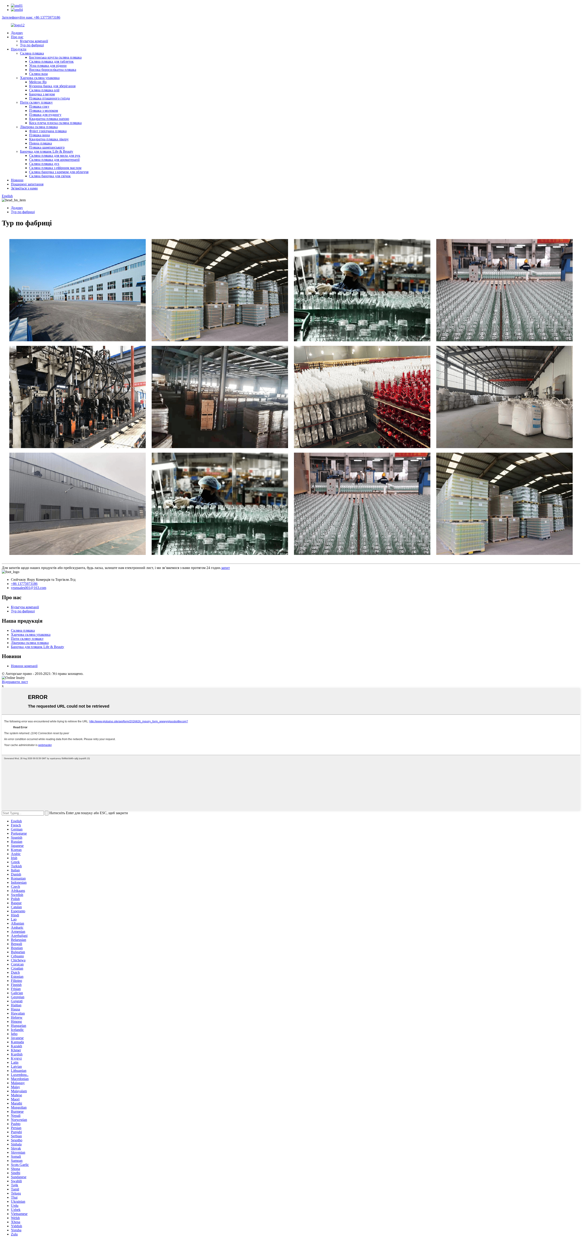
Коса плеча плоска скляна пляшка (55, 123)
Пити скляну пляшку (36, 102)
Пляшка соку (39, 106)
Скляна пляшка (32, 53)
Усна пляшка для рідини (48, 65)
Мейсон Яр (38, 82)
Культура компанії (34, 41)
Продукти (18, 49)
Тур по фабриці (32, 45)
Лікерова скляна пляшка (39, 127)
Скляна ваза (38, 74)
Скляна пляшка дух (44, 164)
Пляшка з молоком (43, 110)
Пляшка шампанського (47, 147)
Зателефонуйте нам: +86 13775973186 (31, 17)
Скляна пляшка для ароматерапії (54, 160)
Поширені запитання (27, 184)
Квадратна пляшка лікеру (49, 139)
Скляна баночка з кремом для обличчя (58, 172)
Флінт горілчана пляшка (48, 131)
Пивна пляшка (40, 143)
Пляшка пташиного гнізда (49, 98)
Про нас (17, 37)
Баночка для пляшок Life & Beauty (46, 151)
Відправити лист (15, 682)
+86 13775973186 (24, 584)
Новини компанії (24, 666)
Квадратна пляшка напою (49, 119)
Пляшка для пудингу (45, 115)
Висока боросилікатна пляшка (52, 70)
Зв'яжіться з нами (24, 188)
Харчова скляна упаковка (40, 78)
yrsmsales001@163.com (28, 588)
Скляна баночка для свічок (50, 176)
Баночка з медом (42, 94)
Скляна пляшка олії (44, 90)
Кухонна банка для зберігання (52, 86)
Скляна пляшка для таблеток (51, 61)
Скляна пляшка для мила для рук (54, 155)
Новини (17, 180)
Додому (17, 33)
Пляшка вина (39, 135)
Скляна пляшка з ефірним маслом (55, 168)
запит (225, 568)
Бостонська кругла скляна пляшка (55, 57)
